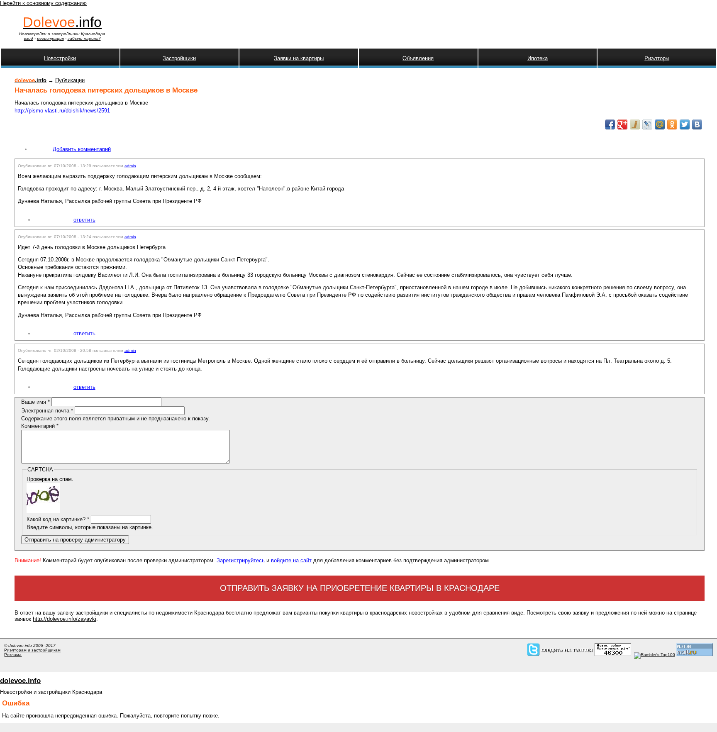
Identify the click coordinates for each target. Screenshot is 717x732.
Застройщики (179, 58)
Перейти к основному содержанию (43, 3)
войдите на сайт (291, 560)
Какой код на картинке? (58, 519)
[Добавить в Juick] (635, 124)
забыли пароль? (84, 38)
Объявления (418, 58)
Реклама (13, 654)
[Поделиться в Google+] (622, 124)
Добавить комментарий (82, 149)
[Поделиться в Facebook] (610, 124)
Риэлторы (656, 58)
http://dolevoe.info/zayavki (64, 619)
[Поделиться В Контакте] (697, 124)
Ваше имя (35, 402)
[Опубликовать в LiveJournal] (647, 124)
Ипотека (537, 58)
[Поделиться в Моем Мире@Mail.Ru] (660, 124)
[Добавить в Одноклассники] (672, 124)
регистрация (50, 38)
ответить (84, 220)
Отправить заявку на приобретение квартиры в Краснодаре (360, 588)
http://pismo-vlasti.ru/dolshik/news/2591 (62, 110)
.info (62, 22)
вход (28, 38)
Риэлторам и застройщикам (32, 650)
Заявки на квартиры (299, 58)
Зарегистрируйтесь (241, 560)
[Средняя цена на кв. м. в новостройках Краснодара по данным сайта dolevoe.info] (613, 654)
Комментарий (40, 426)
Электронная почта (47, 410)
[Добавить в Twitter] (685, 124)
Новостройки (60, 58)
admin (130, 165)
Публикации (70, 80)
